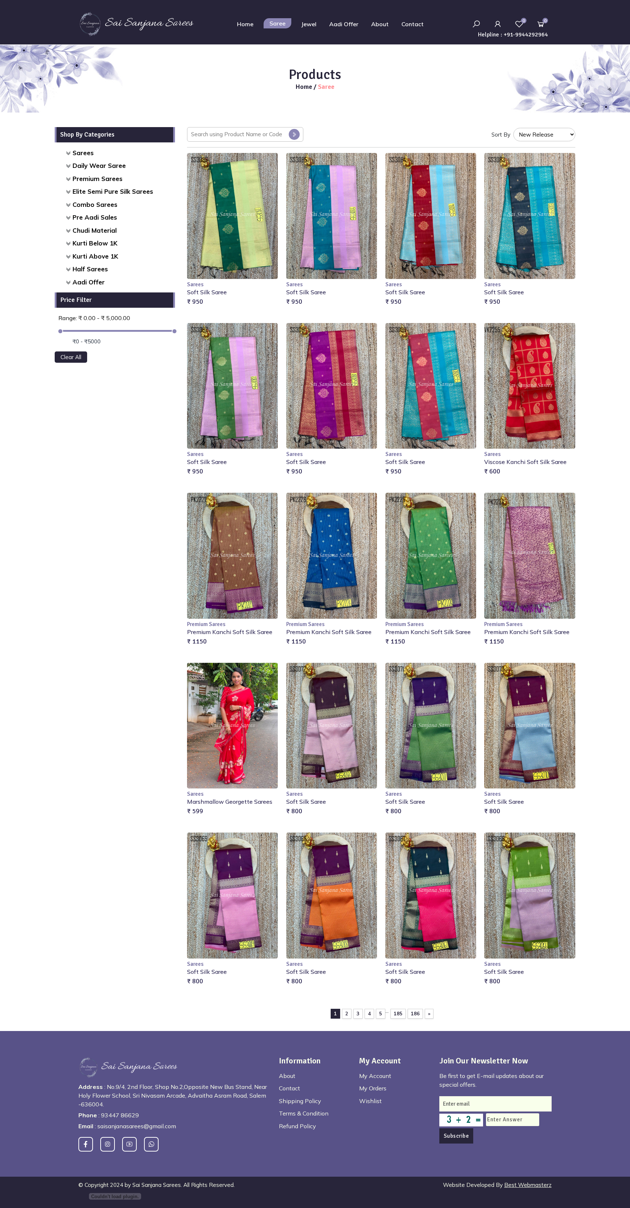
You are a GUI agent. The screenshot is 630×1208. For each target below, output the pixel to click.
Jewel (308, 24)
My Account (375, 1075)
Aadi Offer (343, 24)
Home (245, 24)
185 (398, 1013)
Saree (277, 23)
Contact (412, 24)
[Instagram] (107, 1144)
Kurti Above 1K (95, 256)
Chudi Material (95, 230)
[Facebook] (85, 1144)
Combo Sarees (95, 204)
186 (415, 1013)
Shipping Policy (300, 1101)
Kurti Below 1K (95, 243)
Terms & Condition (303, 1113)
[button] (498, 24)
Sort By (500, 134)
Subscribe (456, 1136)
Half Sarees (90, 269)
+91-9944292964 (525, 34)
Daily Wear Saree (99, 165)
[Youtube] (129, 1144)
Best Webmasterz (528, 1184)
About (380, 24)
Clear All (71, 357)
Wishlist (370, 1101)
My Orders (372, 1088)
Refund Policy (297, 1126)
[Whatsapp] (151, 1144)
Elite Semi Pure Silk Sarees (113, 191)
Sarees (83, 153)
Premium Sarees (97, 178)
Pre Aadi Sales (95, 217)
